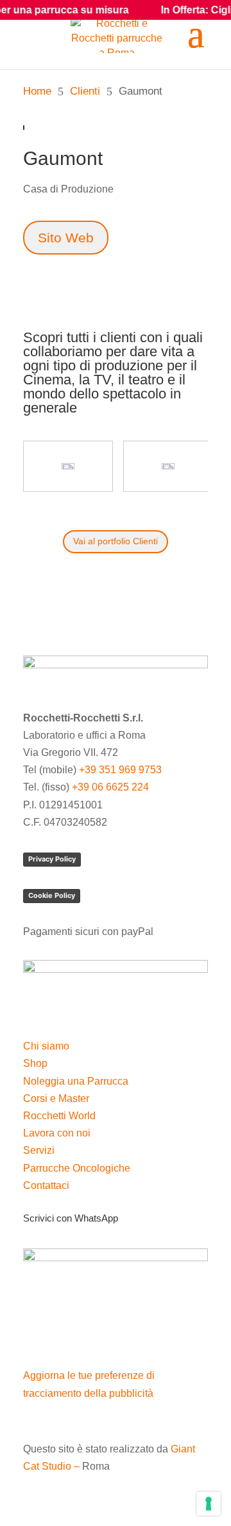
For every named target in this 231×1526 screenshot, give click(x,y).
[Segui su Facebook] (33, 1332)
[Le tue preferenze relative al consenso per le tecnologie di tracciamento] (208, 1503)
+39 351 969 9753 (120, 769)
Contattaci (46, 1185)
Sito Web (66, 237)
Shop (35, 1063)
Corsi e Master (56, 1098)
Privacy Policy (52, 858)
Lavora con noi (56, 1133)
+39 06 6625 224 (110, 787)
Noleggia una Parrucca (75, 1081)
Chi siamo (46, 1046)
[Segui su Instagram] (59, 1332)
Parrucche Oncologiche (76, 1168)
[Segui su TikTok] (84, 1332)
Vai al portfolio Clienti (115, 541)
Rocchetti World (59, 1115)
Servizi (39, 1150)
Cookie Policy (51, 895)
